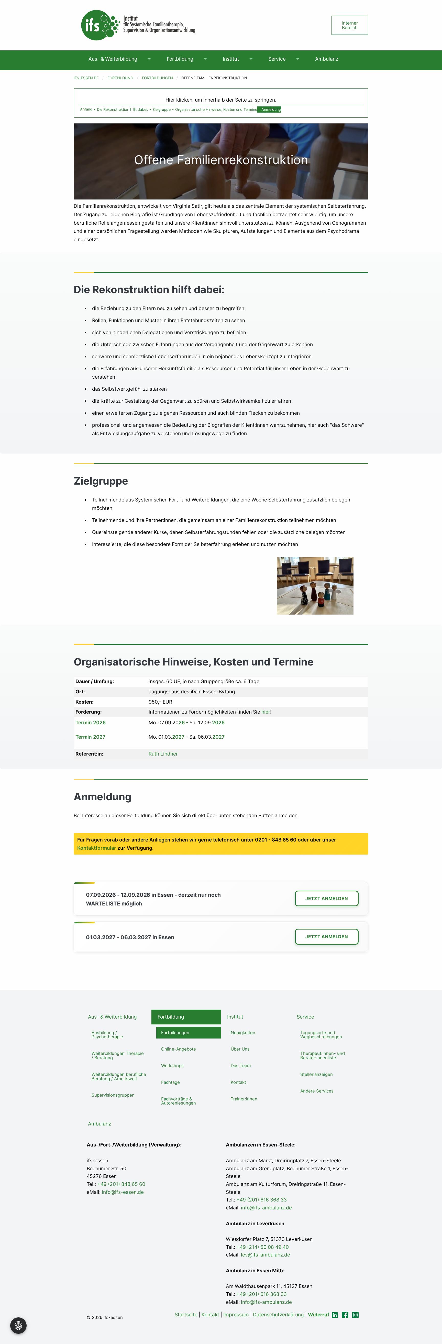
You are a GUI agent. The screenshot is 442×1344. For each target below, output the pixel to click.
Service (277, 59)
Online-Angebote (178, 1049)
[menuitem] (113, 59)
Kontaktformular (96, 848)
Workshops (172, 1065)
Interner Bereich (350, 25)
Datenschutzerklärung (278, 1315)
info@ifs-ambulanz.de (266, 1208)
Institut (231, 59)
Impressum (236, 1315)
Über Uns (240, 1049)
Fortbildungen (157, 78)
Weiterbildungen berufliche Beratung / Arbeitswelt (119, 1076)
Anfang (86, 109)
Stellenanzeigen (316, 1074)
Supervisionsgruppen (113, 1095)
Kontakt (238, 1082)
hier (265, 712)
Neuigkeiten (243, 1032)
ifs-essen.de (86, 78)
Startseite (186, 1315)
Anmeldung (271, 109)
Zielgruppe (161, 109)
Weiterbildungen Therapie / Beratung (118, 1055)
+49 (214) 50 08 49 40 (262, 1247)
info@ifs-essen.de (123, 1192)
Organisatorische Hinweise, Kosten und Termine (216, 109)
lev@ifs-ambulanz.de (265, 1255)
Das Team (241, 1065)
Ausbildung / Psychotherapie (107, 1035)
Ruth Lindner (163, 754)
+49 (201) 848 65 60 (121, 1184)
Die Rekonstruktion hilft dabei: (122, 109)
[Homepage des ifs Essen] (138, 25)
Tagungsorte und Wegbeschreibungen (321, 1035)
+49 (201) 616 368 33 (261, 1200)
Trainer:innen (244, 1098)
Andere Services (317, 1091)
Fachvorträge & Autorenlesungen (178, 1101)
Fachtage (170, 1082)
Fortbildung (180, 59)
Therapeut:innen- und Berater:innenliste (322, 1055)
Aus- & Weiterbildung (113, 59)
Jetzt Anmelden (326, 898)
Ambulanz (326, 59)
